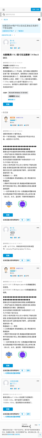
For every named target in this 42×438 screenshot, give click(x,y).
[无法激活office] (12, 35)
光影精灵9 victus (14, 96)
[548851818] (6, 119)
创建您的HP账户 (8, 31)
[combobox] (21, 14)
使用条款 (10, 434)
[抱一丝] (6, 42)
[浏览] (3, 9)
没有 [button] (28, 220)
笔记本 (6, 19)
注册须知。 (17, 434)
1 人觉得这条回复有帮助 (12, 373)
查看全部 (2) (11, 99)
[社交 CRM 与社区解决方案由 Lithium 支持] (26, 426)
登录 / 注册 (35, 9)
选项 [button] (39, 20)
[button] (38, 40)
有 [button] (22, 220)
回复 (8, 104)
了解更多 (20, 31)
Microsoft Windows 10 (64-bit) (18, 93)
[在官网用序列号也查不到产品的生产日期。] (14, 35)
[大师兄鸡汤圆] (6, 383)
